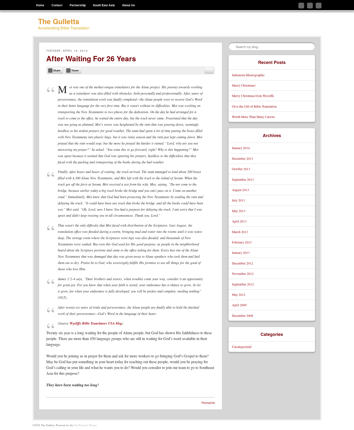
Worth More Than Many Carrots (253, 116)
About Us (128, 5)
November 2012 (243, 273)
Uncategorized (241, 346)
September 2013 (243, 179)
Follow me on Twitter (301, 5)
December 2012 (242, 263)
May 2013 (238, 210)
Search (232, 46)
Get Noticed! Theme (85, 425)
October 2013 (241, 168)
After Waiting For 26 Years (91, 58)
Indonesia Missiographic (248, 75)
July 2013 (238, 200)
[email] (209, 70)
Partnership (78, 5)
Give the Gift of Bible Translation (254, 106)
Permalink (208, 403)
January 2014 (241, 148)
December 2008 (242, 315)
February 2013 (242, 242)
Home (40, 5)
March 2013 (240, 231)
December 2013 (242, 158)
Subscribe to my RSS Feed (318, 5)
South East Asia (104, 5)
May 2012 (238, 294)
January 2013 (241, 252)
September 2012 (243, 284)
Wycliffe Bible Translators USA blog (96, 323)
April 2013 (239, 221)
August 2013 (240, 189)
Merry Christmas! (244, 85)
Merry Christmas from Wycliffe (253, 95)
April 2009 (239, 305)
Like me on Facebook (310, 5)
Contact (57, 5)
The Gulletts (58, 21)
